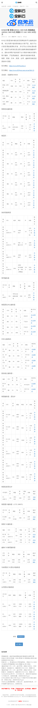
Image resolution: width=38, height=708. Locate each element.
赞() (20, 644)
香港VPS (22, 6)
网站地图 (29, 704)
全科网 (19, 2)
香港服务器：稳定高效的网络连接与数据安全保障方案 (17, 656)
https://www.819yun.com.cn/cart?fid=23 (21, 70)
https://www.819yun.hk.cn (17, 66)
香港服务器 (21, 636)
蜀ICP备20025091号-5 (21, 704)
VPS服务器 (15, 6)
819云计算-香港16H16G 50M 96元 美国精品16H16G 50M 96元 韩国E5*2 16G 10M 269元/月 (18, 32)
